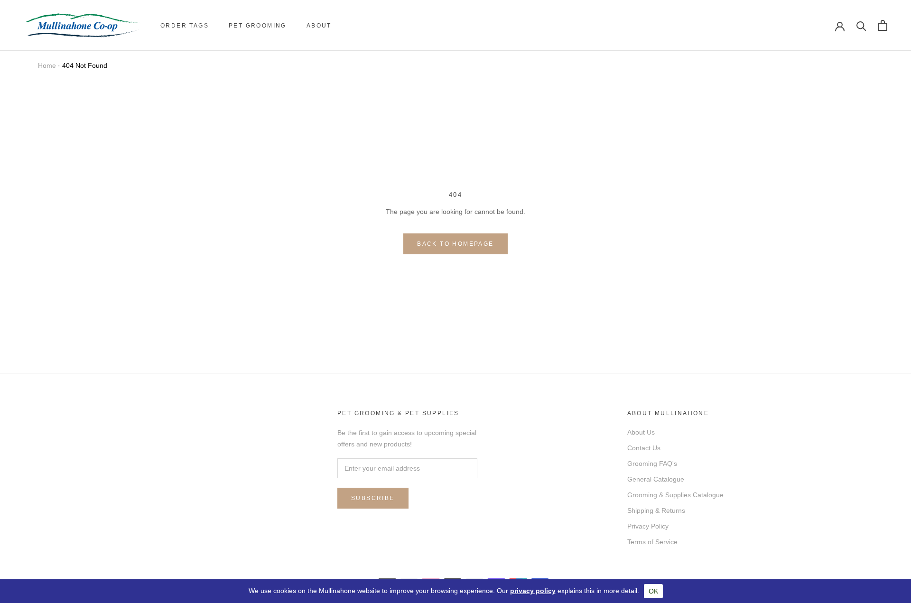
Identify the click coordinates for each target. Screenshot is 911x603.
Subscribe (373, 498)
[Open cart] (882, 25)
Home (47, 65)
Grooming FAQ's (652, 463)
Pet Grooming (258, 25)
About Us (641, 432)
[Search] (861, 25)
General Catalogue (655, 479)
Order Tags (184, 25)
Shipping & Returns (656, 510)
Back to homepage (455, 244)
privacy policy (533, 590)
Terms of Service (652, 542)
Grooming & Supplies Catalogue (675, 495)
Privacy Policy (648, 526)
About (319, 25)
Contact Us (643, 448)
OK (653, 591)
